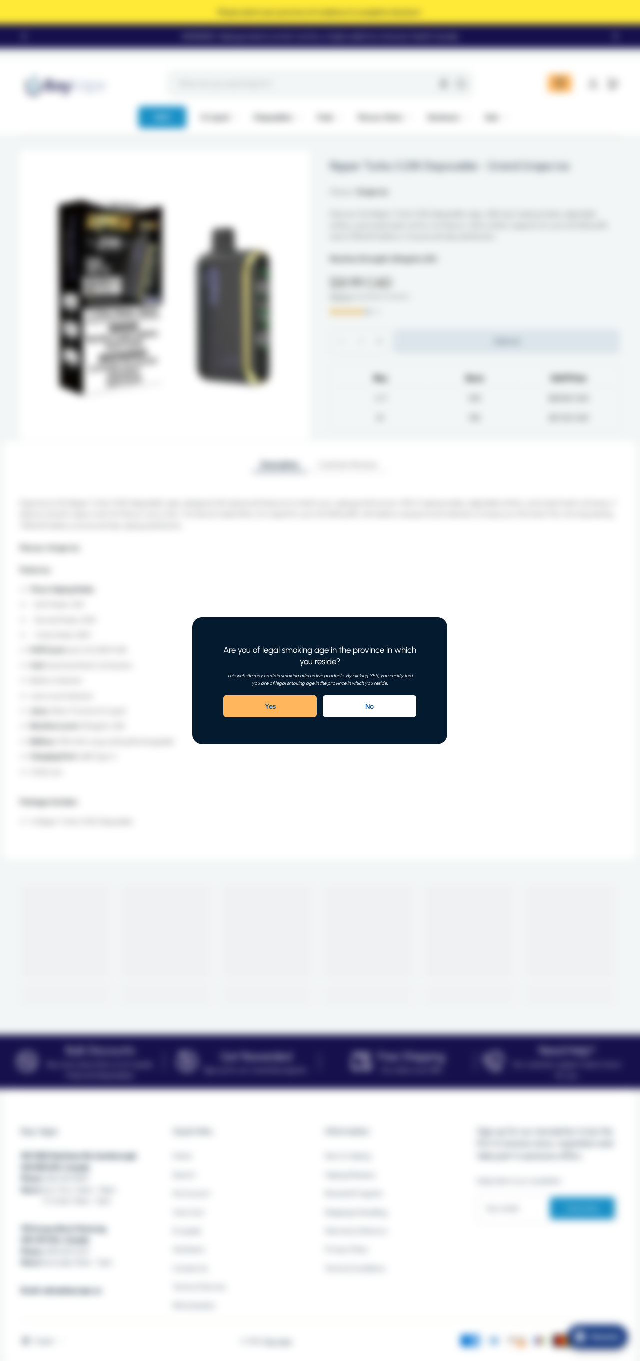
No (370, 706)
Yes (270, 706)
